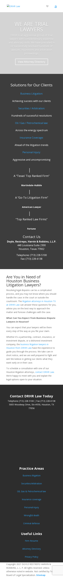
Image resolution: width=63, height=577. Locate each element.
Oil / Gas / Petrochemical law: (31, 123)
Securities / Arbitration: (31, 108)
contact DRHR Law (44, 372)
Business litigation (32, 475)
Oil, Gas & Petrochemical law (31, 491)
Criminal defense (31, 523)
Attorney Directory (31, 548)
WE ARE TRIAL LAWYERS (31, 26)
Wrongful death (31, 515)
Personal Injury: (31, 152)
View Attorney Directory (31, 61)
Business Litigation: (31, 93)
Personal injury (31, 507)
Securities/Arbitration (31, 483)
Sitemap (40, 575)
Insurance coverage (31, 499)
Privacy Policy (31, 556)
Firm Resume (31, 540)
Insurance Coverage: (31, 137)
